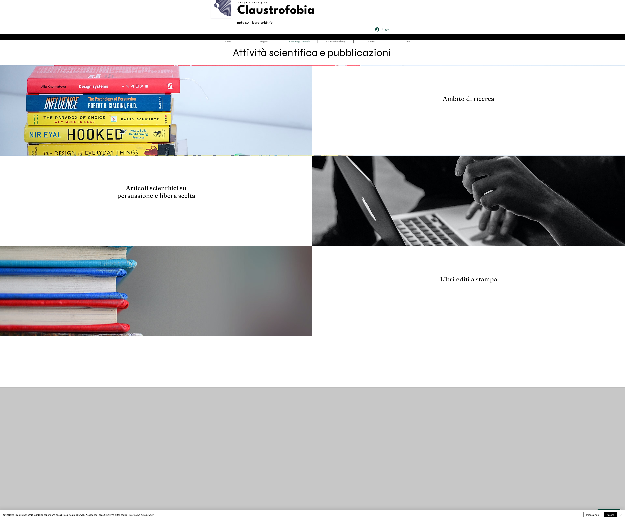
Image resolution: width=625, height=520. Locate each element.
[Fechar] (621, 514)
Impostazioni (592, 514)
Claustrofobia (276, 11)
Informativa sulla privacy (141, 514)
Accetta (610, 514)
